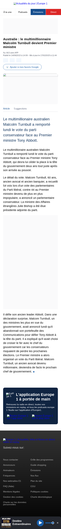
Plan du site (36, 481)
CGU (32, 486)
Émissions (38, 12)
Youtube (21, 453)
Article (6, 108)
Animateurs (8, 470)
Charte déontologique (41, 497)
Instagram (10, 453)
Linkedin (32, 453)
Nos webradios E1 (12, 481)
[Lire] (40, 522)
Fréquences (9, 475)
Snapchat (26, 453)
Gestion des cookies (13, 497)
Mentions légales (11, 491)
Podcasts (22, 12)
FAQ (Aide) (8, 486)
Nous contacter (10, 459)
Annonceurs (9, 465)
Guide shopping (38, 465)
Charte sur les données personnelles (14, 503)
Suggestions (20, 108)
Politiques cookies (39, 491)
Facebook (16, 453)
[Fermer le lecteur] (57, 523)
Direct (53, 12)
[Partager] (5, 60)
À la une (7, 12)
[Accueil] (30, 3)
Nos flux (34, 475)
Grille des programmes (41, 459)
